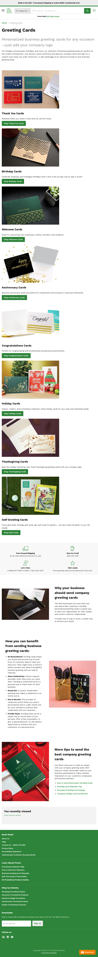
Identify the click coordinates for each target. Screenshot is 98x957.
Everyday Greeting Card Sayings (71, 790)
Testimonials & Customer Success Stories (18, 855)
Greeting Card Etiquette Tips (69, 786)
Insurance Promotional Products (15, 895)
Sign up (37, 923)
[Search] (87, 11)
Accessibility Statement (11, 851)
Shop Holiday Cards (12, 414)
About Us (5, 839)
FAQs (4, 842)
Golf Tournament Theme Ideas (14, 876)
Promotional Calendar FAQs (13, 867)
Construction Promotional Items (15, 901)
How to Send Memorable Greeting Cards (75, 783)
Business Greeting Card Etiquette (15, 873)
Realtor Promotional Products (14, 905)
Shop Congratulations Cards (16, 356)
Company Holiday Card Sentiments (72, 794)
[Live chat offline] (87, 952)
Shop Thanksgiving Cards (15, 472)
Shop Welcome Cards (13, 239)
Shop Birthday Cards (13, 181)
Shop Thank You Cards (14, 123)
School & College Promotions (13, 898)
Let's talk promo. (53, 16)
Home (4, 23)
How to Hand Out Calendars (13, 870)
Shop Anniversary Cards (14, 297)
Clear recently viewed (12, 815)
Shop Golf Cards (11, 533)
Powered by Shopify (49, 953)
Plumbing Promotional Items (13, 892)
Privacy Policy (7, 848)
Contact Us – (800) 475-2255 (13, 845)
